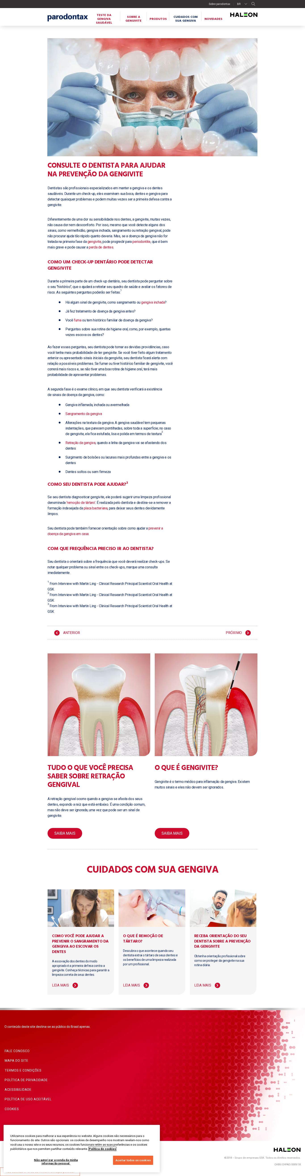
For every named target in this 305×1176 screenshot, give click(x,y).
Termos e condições (23, 1070)
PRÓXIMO (234, 633)
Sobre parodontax (219, 4)
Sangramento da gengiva (83, 414)
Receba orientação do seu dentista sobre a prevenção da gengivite (222, 941)
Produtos (158, 19)
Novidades (213, 19)
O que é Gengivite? (186, 768)
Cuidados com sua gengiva (185, 19)
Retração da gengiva (80, 443)
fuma (77, 320)
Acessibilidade (18, 1089)
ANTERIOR (71, 633)
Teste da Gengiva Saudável (104, 19)
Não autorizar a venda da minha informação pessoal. (56, 1161)
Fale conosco (17, 1051)
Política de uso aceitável (28, 1099)
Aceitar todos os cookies (133, 1160)
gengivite (94, 242)
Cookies (12, 1109)
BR (239, 4)
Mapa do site (16, 1060)
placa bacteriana (96, 508)
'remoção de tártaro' (81, 502)
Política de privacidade (26, 1080)
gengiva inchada (153, 302)
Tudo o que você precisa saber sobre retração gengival (90, 776)
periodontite (141, 242)
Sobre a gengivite (133, 19)
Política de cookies (102, 1149)
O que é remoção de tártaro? (143, 939)
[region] (82, 1148)
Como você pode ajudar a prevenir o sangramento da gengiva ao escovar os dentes (80, 944)
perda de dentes (101, 247)
